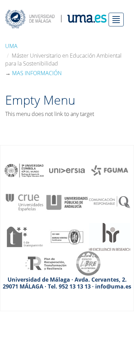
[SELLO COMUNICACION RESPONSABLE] (109, 201)
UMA (11, 46)
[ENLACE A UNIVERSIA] (67, 170)
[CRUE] (24, 201)
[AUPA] (67, 201)
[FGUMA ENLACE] (109, 170)
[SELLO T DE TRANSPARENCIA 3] (24, 236)
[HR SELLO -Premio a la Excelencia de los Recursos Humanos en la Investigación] (109, 236)
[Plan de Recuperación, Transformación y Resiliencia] (45, 263)
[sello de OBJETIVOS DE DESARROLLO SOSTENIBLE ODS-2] (24, 170)
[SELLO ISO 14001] (67, 236)
